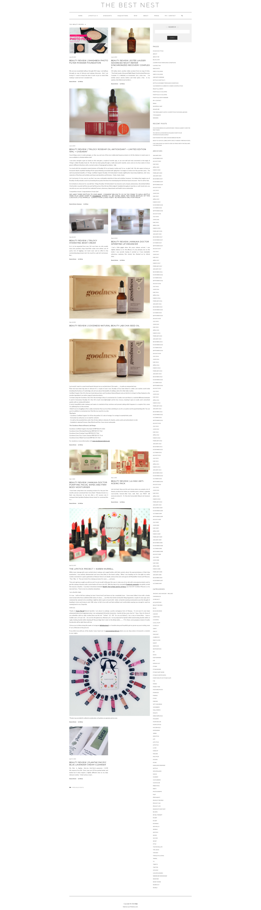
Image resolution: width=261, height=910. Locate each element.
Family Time (156, 686)
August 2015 (157, 318)
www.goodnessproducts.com (101, 441)
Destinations (157, 649)
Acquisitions (123, 15)
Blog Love (156, 59)
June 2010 (156, 490)
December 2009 (157, 507)
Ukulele (155, 870)
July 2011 (156, 458)
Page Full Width (158, 89)
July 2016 (156, 286)
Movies (155, 759)
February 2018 (157, 231)
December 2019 (157, 179)
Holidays (156, 718)
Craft (155, 628)
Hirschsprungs (158, 716)
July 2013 (156, 391)
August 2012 (157, 423)
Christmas (156, 617)
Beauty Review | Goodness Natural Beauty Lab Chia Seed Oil (104, 326)
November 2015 (158, 310)
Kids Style (156, 736)
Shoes (155, 835)
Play (154, 794)
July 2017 (156, 251)
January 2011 (157, 470)
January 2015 (157, 339)
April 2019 (156, 199)
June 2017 (156, 254)
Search (172, 37)
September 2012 (158, 420)
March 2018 (156, 228)
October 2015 (157, 312)
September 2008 (158, 551)
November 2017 (158, 240)
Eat (154, 660)
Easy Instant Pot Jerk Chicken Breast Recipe (167, 137)
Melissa (155, 753)
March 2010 (156, 499)
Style (154, 844)
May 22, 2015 (114, 238)
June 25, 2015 (72, 57)
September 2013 (158, 385)
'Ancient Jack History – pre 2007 (163, 593)
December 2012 (157, 411)
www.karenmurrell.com (112, 631)
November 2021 (158, 158)
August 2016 (157, 283)
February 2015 (157, 336)
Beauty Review (72, 81)
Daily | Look (156, 640)
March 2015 (156, 333)
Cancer (155, 614)
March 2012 (156, 438)
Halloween (156, 710)
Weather (156, 879)
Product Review (158, 800)
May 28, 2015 (72, 237)
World (155, 887)
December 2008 (157, 542)
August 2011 (157, 455)
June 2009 (156, 525)
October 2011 (157, 452)
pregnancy (156, 797)
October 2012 (157, 417)
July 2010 (156, 487)
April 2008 (156, 566)
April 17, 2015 (72, 759)
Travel (155, 858)
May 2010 (156, 493)
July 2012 (156, 426)
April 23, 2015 (72, 565)
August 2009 (157, 519)
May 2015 (156, 327)
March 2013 (156, 403)
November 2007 (158, 580)
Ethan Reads (157, 669)
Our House (156, 782)
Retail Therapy (157, 815)
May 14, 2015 (72, 322)
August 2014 (157, 353)
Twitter (155, 867)
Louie (154, 748)
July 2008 (156, 557)
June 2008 (156, 560)
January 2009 (157, 540)
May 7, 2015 (72, 479)
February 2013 (157, 406)
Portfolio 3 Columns (160, 94)
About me (156, 57)
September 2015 (158, 315)
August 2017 (157, 248)
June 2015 (156, 324)
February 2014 (157, 371)
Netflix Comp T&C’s (159, 80)
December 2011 (157, 446)
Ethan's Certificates (159, 675)
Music (155, 762)
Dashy (155, 643)
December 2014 (157, 342)
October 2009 (157, 513)
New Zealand (157, 771)
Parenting (156, 785)
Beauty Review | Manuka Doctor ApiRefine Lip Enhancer (130, 243)
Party (154, 788)
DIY (154, 652)
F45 (154, 681)
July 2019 (156, 190)
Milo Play (156, 756)
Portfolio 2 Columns (160, 91)
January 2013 (157, 408)
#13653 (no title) (158, 51)
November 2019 (158, 181)
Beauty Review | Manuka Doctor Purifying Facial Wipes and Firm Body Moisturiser (88, 484)
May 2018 (156, 222)
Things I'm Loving (158, 855)
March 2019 (156, 202)
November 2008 (158, 545)
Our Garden (157, 780)
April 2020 (156, 167)
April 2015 (156, 330)
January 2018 (157, 234)
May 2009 (156, 528)
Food (154, 698)
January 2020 (157, 176)
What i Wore (157, 882)
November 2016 (158, 275)
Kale (136, 904)
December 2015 (157, 307)
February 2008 (157, 572)
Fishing (155, 695)
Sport (155, 841)
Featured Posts (158, 689)
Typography (157, 115)
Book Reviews (157, 611)
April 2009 (156, 531)
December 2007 (157, 577)
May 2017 (156, 257)
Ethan (155, 666)
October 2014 (157, 347)
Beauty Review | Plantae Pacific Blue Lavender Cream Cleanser (87, 763)
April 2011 (156, 464)
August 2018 (157, 213)
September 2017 (158, 245)
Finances (156, 692)
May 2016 (156, 292)
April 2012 (156, 435)
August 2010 (157, 484)
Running (156, 823)
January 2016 (157, 304)
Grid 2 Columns (158, 71)
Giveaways (79, 204)
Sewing (155, 829)
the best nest (130, 5)
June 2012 (156, 429)
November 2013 (158, 379)
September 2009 (158, 516)
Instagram (156, 730)
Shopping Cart (157, 106)
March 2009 (156, 534)
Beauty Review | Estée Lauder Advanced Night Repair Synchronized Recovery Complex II (130, 64)
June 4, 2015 (114, 57)
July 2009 (156, 522)
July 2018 (156, 216)
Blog (154, 608)
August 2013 (157, 388)
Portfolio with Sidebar (160, 97)
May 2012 (156, 432)
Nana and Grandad (159, 765)
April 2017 (156, 260)
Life (154, 739)
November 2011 (158, 449)
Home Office (157, 724)
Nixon (155, 774)
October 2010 (157, 478)
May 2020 (156, 164)
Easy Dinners (157, 657)
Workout (156, 884)
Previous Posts (78, 787)
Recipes (155, 812)
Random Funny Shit (159, 809)
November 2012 (158, 414)
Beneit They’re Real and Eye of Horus (114, 586)
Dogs (154, 654)
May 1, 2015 (114, 477)
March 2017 (156, 263)
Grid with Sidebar (158, 77)
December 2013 (157, 376)
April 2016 (156, 295)
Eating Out (156, 663)
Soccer (155, 838)
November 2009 (158, 510)
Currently (156, 637)
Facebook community (132, 584)
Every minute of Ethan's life (162, 678)
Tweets (155, 864)
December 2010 (157, 473)
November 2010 (158, 475)
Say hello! (156, 826)
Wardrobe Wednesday (160, 876)
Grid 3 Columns (158, 74)
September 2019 (158, 184)
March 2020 (156, 170)
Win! (135, 15)
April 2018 (156, 225)
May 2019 (156, 196)
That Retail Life (158, 847)
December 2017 (157, 237)
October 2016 (157, 277)
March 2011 (156, 467)
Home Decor (157, 721)
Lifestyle (92, 15)
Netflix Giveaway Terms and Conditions (165, 83)
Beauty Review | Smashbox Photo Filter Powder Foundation (88, 61)
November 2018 (158, 205)
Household (156, 727)
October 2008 (157, 548)
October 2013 (157, 382)
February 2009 (157, 537)
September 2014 (158, 350)
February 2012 (157, 440)
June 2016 (156, 289)
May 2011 (156, 461)
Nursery (155, 777)
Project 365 (156, 803)
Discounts (107, 15)
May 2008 (156, 563)
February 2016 (157, 301)
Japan (155, 733)
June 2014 (156, 359)
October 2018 (157, 208)
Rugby (155, 817)
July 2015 (156, 321)
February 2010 (157, 502)
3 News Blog (157, 596)
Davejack (156, 646)
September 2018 (158, 211)
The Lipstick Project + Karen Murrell (91, 569)
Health (155, 713)
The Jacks (156, 849)
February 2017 (157, 266)
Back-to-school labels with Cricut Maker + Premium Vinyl (171, 140)
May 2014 (156, 362)
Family (155, 684)
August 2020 (157, 161)
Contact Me (157, 65)
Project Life (157, 806)
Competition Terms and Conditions (164, 62)
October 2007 (157, 583)
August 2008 (157, 554)
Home (80, 15)
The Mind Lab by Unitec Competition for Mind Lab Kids (170, 112)
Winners (155, 118)
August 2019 (157, 187)
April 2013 (156, 400)
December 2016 (157, 272)
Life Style (156, 742)
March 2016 (156, 298)
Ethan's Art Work (158, 672)
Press (156, 15)
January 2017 (157, 269)
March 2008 (156, 569)
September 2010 (158, 481)
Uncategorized (158, 873)
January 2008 (157, 574)
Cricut (155, 631)
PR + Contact (170, 15)
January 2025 (157, 155)
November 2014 (158, 344)
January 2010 (157, 505)
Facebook (96, 196)
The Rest (155, 852)
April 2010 (156, 496)
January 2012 (157, 443)
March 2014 (156, 368)
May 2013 (156, 397)
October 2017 (157, 243)
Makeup (155, 750)
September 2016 (158, 280)
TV (153, 861)
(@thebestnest (104, 625)
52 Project (156, 599)
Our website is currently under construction (168, 86)
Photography (157, 791)
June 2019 (156, 193)
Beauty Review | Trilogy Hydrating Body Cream (83, 241)
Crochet (156, 634)
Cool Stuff (156, 622)
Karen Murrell (80, 611)
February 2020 (157, 173)
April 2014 (156, 365)
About (145, 15)
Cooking (156, 619)
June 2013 (156, 394)
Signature (156, 109)
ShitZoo (155, 832)
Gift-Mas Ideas (157, 704)
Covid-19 (156, 625)
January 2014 (157, 374)
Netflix (155, 768)
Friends (155, 701)
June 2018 (156, 219)
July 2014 (156, 356)
